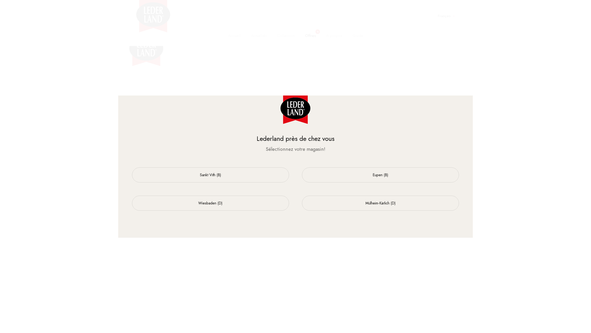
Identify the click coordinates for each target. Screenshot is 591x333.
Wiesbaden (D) (210, 203)
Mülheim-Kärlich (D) (380, 203)
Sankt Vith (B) (210, 175)
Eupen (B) (380, 175)
